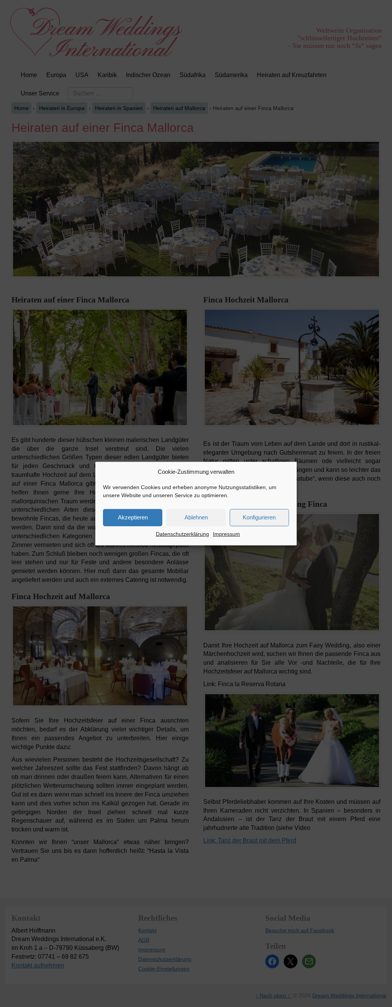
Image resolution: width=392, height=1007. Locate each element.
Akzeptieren (133, 517)
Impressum (226, 534)
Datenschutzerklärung (182, 534)
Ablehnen (196, 517)
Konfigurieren (259, 517)
